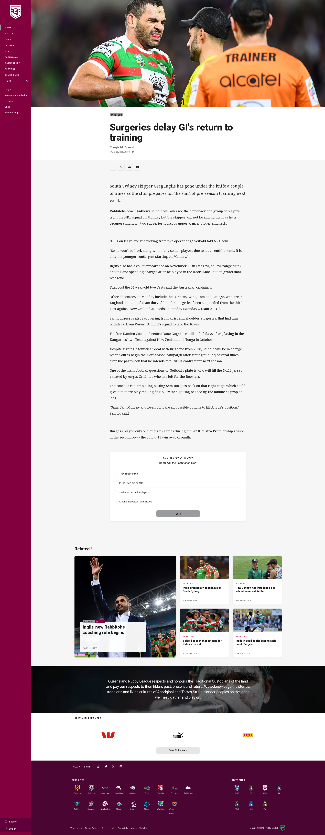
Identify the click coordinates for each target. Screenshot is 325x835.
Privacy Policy (91, 828)
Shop (7, 106)
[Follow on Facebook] (106, 767)
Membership (12, 112)
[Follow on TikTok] (98, 767)
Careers (105, 828)
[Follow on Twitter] (113, 767)
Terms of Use (76, 828)
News (8, 27)
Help (113, 828)
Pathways (11, 57)
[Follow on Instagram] (121, 767)
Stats (9, 51)
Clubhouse (12, 75)
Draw (8, 39)
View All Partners (178, 750)
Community (12, 63)
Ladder (9, 45)
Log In (12, 828)
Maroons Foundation (16, 95)
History (9, 101)
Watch (9, 33)
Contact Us (123, 828)
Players (10, 69)
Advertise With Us (139, 828)
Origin (8, 89)
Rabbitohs (116, 115)
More (8, 81)
